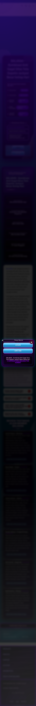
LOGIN (18, 345)
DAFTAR (18, 351)
